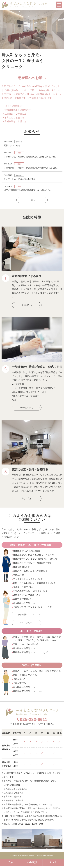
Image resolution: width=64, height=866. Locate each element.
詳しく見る (27, 498)
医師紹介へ (27, 305)
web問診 (32, 862)
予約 (10, 862)
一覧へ (32, 200)
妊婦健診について (26, 614)
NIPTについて (26, 407)
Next (59, 29)
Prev (4, 29)
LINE (53, 862)
